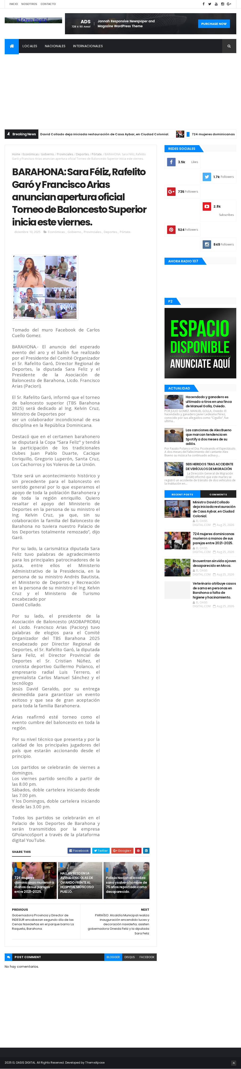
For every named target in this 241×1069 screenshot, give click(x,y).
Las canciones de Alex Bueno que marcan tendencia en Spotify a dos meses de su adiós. (209, 437)
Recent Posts (182, 494)
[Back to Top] (233, 1063)
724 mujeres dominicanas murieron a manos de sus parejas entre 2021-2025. (34, 884)
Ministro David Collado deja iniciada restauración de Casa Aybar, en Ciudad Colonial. (79, 134)
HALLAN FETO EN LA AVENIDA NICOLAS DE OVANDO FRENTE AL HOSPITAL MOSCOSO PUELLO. (77, 882)
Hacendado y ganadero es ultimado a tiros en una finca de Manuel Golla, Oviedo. (209, 401)
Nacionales (55, 46)
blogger (113, 957)
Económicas (31, 154)
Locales (30, 46)
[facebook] (203, 4)
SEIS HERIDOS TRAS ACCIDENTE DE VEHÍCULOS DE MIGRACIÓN (209, 466)
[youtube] (216, 4)
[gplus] (229, 4)
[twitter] (210, 4)
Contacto (48, 4)
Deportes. (82, 154)
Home (16, 154)
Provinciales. (65, 154)
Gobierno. (48, 154)
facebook (147, 957)
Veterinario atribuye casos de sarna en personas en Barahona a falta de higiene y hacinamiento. (214, 590)
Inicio (13, 4)
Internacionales (88, 46)
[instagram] (222, 4)
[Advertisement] (120, 88)
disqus (130, 957)
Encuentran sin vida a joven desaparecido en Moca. (214, 563)
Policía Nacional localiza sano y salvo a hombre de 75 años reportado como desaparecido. (126, 884)
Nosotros (29, 4)
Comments (218, 494)
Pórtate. (97, 154)
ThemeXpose (94, 1063)
